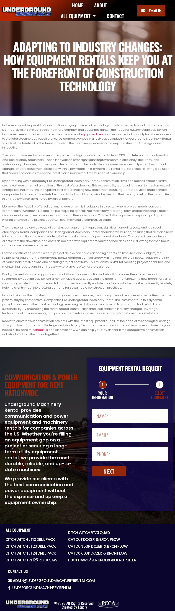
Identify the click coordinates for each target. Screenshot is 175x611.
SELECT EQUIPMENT (159, 395)
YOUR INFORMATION (102, 395)
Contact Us (18, 571)
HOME (77, 5)
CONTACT (115, 15)
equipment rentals (94, 134)
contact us (40, 330)
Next (108, 471)
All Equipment (18, 530)
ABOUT (100, 5)
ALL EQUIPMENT (75, 15)
